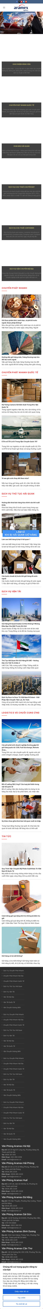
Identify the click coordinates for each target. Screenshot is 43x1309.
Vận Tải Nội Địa (8, 997)
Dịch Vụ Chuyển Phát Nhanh (13, 970)
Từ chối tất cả (21, 1304)
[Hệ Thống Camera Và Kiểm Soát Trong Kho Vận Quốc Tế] (21, 390)
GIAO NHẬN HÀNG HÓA (22, 64)
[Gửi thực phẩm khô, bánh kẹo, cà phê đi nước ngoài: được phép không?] (21, 306)
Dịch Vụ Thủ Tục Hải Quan (18, 493)
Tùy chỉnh (21, 1298)
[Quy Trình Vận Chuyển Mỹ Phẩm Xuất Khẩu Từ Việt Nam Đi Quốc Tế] (21, 854)
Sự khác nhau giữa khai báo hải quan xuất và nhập (21, 821)
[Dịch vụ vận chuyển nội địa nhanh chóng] (21, 254)
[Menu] (4, 7)
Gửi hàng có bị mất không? (12, 956)
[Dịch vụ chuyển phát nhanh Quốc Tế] (21, 91)
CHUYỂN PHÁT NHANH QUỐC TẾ (21, 105)
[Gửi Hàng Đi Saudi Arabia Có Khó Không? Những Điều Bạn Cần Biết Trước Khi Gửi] (21, 609)
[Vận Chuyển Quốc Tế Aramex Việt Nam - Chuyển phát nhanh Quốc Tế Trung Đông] (21, 7)
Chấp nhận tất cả (21, 1291)
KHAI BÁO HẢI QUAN (21, 146)
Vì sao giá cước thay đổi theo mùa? (15, 478)
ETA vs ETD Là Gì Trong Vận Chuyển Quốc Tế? (19, 441)
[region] (21, 1286)
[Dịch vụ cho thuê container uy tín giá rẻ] (21, 213)
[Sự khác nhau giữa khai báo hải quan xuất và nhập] (21, 807)
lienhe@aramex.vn (14, 1159)
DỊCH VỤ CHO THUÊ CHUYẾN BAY (21, 187)
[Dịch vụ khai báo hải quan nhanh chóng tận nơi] (21, 131)
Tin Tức (6, 836)
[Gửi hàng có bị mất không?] (21, 940)
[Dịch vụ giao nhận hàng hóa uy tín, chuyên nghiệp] (21, 50)
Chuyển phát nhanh (14, 288)
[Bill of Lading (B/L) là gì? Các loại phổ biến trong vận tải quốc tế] (21, 770)
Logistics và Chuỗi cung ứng (20, 712)
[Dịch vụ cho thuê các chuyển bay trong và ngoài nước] (21, 172)
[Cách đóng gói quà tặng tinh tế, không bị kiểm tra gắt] (21, 896)
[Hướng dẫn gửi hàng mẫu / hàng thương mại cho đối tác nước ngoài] (21, 343)
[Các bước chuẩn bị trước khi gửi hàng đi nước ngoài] (21, 562)
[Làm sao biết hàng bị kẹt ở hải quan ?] (21, 525)
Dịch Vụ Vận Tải (11, 591)
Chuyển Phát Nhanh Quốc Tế (13, 981)
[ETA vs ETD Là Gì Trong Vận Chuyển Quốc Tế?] (21, 427)
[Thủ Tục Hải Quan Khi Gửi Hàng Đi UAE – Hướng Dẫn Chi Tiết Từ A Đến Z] (21, 646)
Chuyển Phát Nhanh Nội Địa (13, 976)
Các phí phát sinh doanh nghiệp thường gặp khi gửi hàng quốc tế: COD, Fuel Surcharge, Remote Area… (20, 747)
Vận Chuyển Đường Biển (12, 1007)
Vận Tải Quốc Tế (9, 1002)
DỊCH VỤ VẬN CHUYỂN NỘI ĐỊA (21, 269)
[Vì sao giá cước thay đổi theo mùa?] (21, 464)
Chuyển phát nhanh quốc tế (20, 372)
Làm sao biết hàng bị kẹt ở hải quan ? (16, 539)
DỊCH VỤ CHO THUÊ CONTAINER (21, 228)
